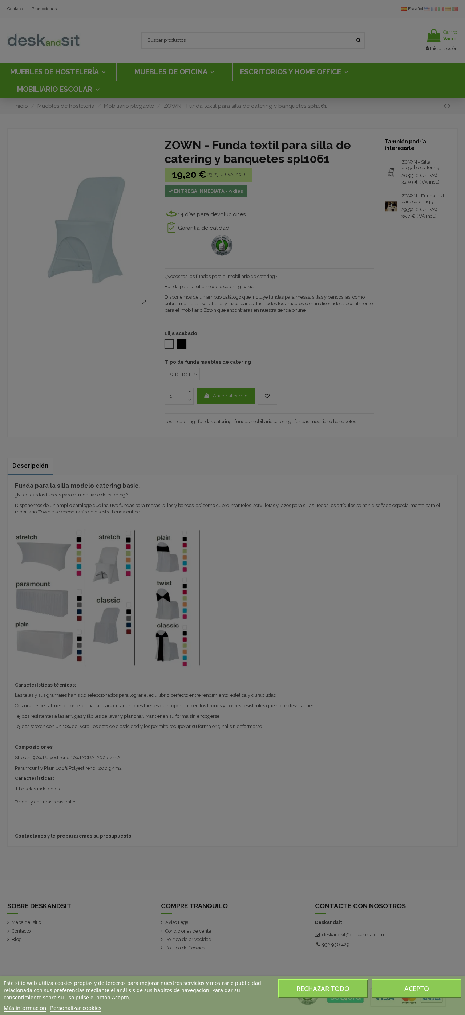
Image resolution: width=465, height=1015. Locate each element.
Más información (25, 1007)
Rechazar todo (322, 988)
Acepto (416, 988)
